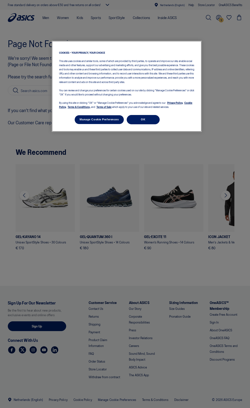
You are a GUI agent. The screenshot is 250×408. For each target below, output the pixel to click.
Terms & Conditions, (79, 106)
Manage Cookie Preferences (99, 119)
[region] (127, 86)
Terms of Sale (104, 106)
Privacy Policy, (175, 102)
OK (143, 119)
